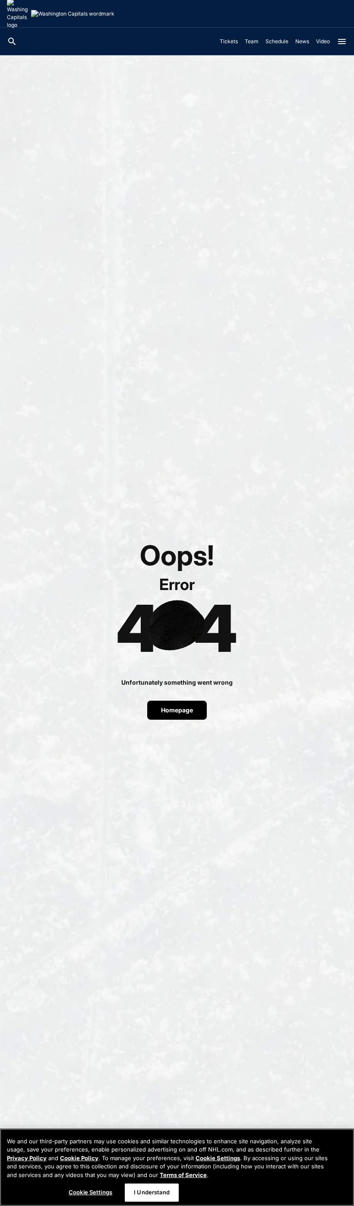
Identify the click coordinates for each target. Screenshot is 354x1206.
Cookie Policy (79, 1158)
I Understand (152, 1192)
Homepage (177, 710)
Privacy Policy (27, 1158)
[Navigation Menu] (342, 41)
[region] (177, 1167)
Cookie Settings (218, 1158)
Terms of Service (183, 1174)
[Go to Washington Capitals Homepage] (72, 14)
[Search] (12, 41)
